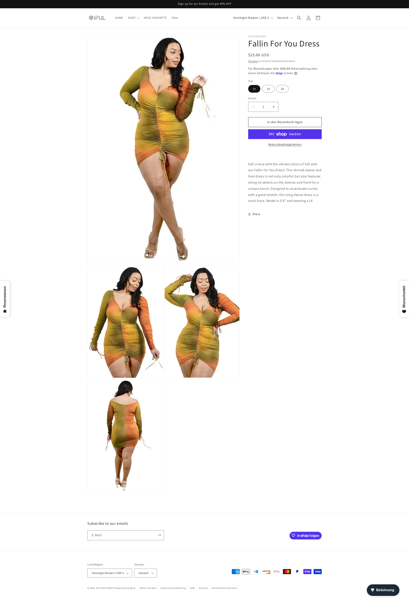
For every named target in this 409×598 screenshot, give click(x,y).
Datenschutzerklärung (173, 587)
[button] (133, 17)
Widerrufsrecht (148, 587)
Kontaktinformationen (224, 587)
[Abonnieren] (159, 535)
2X (268, 89)
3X (282, 89)
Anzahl (252, 98)
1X (254, 89)
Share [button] (256, 214)
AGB (192, 587)
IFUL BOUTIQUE (104, 588)
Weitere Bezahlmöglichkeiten (285, 144)
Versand (253, 61)
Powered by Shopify (124, 588)
